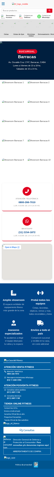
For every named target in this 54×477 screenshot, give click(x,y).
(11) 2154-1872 (27, 232)
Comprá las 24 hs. (11, 408)
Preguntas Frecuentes (12, 417)
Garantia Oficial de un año (14, 414)
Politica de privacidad (23, 465)
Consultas (28, 430)
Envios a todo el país (12, 411)
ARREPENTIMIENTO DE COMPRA (27, 451)
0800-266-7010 (27, 202)
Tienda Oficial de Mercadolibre (16, 420)
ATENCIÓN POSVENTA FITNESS (21, 385)
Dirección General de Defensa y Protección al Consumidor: (31, 442)
